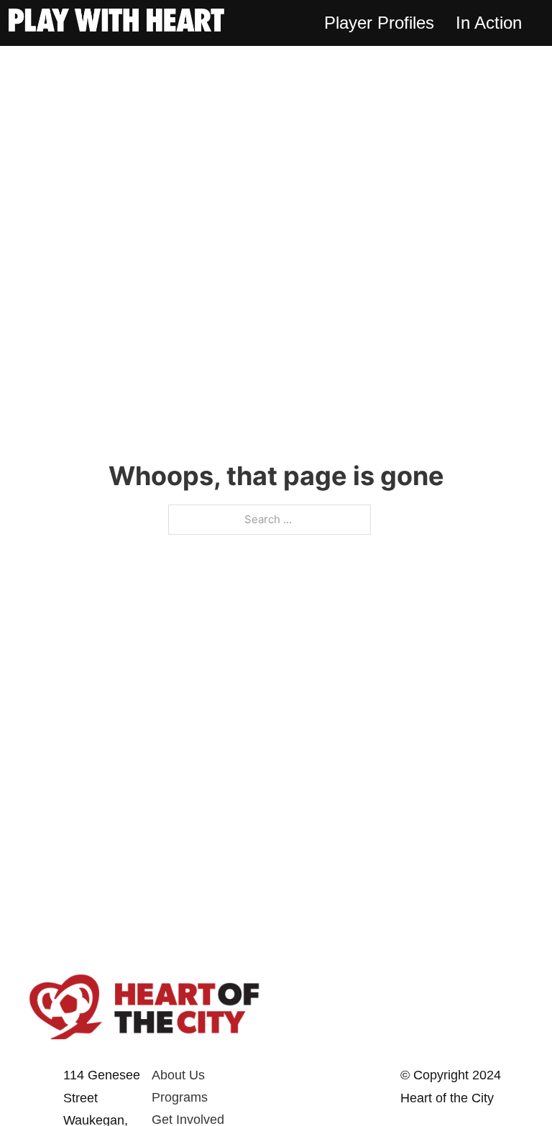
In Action (489, 22)
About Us (178, 1075)
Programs (180, 1097)
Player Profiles (379, 22)
